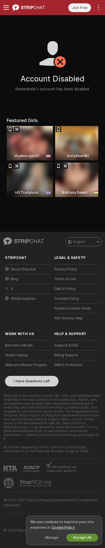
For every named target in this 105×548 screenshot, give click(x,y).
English (79, 242)
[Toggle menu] (6, 7)
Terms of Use (65, 279)
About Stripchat (23, 269)
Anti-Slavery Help (68, 318)
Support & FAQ (66, 345)
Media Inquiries (23, 299)
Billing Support (66, 355)
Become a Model (18, 345)
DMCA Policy (65, 289)
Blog (14, 279)
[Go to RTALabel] (10, 468)
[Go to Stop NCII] (36, 483)
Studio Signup (16, 355)
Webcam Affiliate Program (26, 365)
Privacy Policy (65, 269)
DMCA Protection (68, 365)
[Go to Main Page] (32, 7)
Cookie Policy (63, 527)
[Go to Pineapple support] (9, 483)
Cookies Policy (66, 299)
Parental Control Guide (72, 308)
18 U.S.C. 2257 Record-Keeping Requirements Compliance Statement (50, 502)
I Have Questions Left (32, 381)
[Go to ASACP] (32, 469)
